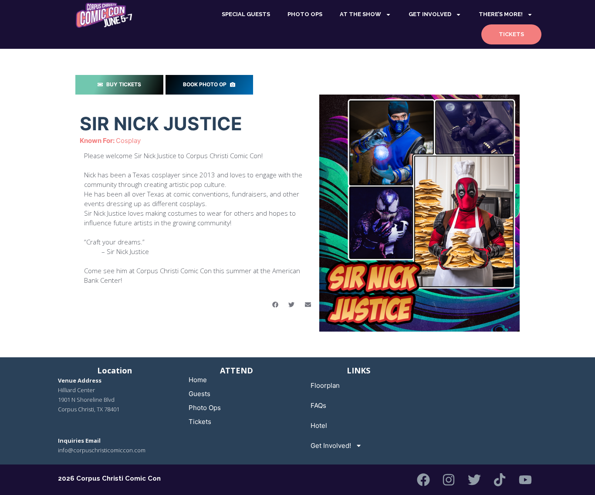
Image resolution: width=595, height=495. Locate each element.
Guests (199, 394)
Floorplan (325, 385)
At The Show (360, 14)
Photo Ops (205, 407)
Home (198, 380)
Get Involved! (331, 445)
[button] (275, 304)
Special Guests (246, 14)
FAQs (318, 405)
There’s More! (501, 14)
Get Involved (430, 14)
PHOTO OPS (304, 14)
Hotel (319, 425)
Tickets (511, 34)
